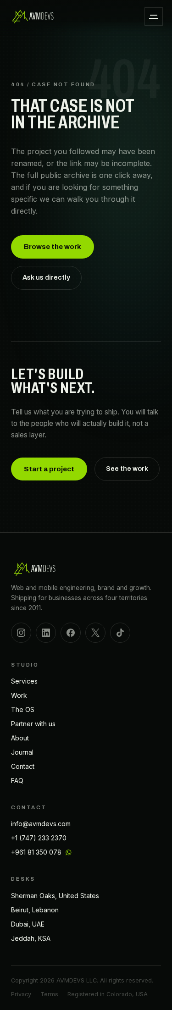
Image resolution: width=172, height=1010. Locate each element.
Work (19, 695)
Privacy (21, 994)
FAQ (17, 780)
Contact (22, 766)
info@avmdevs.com (41, 824)
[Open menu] (153, 16)
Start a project (49, 469)
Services (24, 681)
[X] (95, 633)
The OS (22, 709)
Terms (49, 994)
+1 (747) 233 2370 (39, 838)
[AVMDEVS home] (33, 16)
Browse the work (52, 246)
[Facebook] (71, 633)
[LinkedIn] (46, 633)
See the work (127, 468)
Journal (22, 752)
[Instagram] (21, 633)
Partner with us (33, 724)
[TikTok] (120, 633)
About (20, 738)
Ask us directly (46, 277)
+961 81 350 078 (36, 852)
